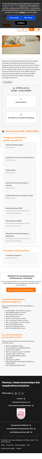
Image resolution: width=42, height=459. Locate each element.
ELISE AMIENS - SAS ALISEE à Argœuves (18, 311)
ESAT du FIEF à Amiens (13, 316)
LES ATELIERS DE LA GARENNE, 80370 (18, 348)
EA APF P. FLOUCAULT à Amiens (16, 318)
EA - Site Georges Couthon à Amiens (17, 320)
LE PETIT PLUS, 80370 (13, 350)
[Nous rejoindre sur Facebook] (12, 393)
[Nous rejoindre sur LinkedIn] (19, 393)
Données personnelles (8, 448)
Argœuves (5, 65)
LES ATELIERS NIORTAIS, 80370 (16, 356)
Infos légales (8, 82)
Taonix (3, 445)
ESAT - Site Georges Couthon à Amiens (18, 322)
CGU (28, 445)
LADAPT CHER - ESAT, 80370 (15, 354)
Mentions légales (20, 445)
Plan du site (10, 445)
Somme (11, 65)
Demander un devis (32, 30)
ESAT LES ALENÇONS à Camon (15, 328)
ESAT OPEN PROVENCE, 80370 (15, 365)
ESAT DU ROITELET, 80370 (14, 346)
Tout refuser (28, 18)
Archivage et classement (9, 78)
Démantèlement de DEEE (26, 73)
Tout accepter (14, 18)
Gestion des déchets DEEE (10, 73)
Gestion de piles (12, 69)
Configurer (21, 23)
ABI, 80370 (9, 358)
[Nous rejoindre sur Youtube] (23, 393)
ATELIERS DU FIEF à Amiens (14, 314)
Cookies (22, 12)
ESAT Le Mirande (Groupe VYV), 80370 (18, 352)
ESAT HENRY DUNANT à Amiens (16, 312)
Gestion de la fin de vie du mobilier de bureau (22, 71)
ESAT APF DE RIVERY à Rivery (15, 326)
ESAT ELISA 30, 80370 (13, 360)
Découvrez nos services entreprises (21, 290)
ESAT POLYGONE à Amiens (14, 324)
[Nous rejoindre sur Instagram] (16, 393)
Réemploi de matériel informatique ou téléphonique (17, 76)
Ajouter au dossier (20, 29)
